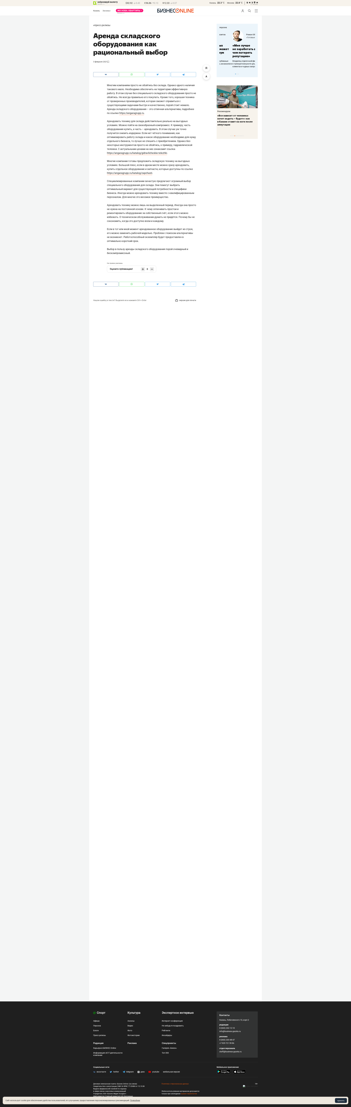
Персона (97, 1026)
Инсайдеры (167, 1035)
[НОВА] (129, 11)
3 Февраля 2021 (100, 62)
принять (341, 1100)
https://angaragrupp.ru (131, 113)
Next (254, 74)
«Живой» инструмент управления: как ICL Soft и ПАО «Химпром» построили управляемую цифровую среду (236, 121)
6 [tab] (237, 135)
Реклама (132, 1043)
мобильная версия (171, 1072)
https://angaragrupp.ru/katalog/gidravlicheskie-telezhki (137, 153)
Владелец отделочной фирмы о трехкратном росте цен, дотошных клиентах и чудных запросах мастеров (236, 64)
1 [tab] (230, 135)
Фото (130, 1030)
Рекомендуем (225, 111)
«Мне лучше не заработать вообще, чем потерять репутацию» (236, 51)
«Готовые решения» (242, 37)
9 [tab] (241, 135)
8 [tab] (240, 135)
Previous (220, 74)
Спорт (100, 1012)
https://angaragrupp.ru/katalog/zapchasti (129, 173)
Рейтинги (166, 1030)
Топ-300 (165, 1053)
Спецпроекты (169, 1043)
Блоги (96, 1030)
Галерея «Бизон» (169, 1048)
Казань (213, 3)
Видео (130, 1026)
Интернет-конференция (172, 1021)
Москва (230, 3)
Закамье (106, 11)
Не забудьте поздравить (173, 1026)
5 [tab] (236, 135)
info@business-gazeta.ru (230, 1031)
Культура (134, 1012)
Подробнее (135, 1100)
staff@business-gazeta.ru (230, 1052)
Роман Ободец (240, 34)
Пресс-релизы (102, 25)
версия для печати (187, 300)
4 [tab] (234, 135)
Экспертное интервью (178, 1012)
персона (223, 27)
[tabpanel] (237, 49)
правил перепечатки (189, 1094)
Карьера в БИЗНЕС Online (104, 1048)
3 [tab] (233, 135)
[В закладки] (206, 68)
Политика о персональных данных (175, 1084)
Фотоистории (134, 1035)
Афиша (96, 1021)
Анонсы (131, 1021)
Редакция (98, 1043)
